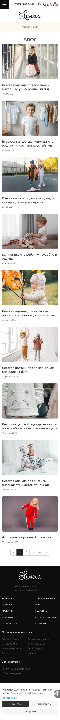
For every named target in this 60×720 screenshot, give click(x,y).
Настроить (30, 711)
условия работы (45, 598)
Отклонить (44, 704)
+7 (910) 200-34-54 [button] (24, 4)
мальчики (8, 611)
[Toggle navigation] (4, 4)
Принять (15, 704)
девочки (7, 604)
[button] (50, 3)
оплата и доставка (46, 617)
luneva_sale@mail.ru (12, 648)
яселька (7, 598)
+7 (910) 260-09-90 (36, 644)
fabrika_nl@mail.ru (37, 648)
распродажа (9, 623)
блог (38, 604)
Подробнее (9, 697)
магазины (41, 611)
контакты (41, 623)
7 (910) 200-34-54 (10, 644)
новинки (7, 617)
